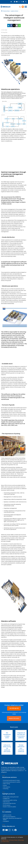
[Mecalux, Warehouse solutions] (5, 7)
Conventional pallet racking (10, 800)
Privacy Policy (14, 840)
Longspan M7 (6, 798)
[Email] (16, 25)
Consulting (5, 788)
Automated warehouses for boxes (11, 780)
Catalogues (6, 821)
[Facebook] (11, 25)
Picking (5, 785)
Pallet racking (6, 783)
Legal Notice (5, 840)
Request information (14, 718)
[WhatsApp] (19, 25)
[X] (14, 25)
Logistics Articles (7, 815)
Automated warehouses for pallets (11, 782)
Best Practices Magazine (9, 816)
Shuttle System (6, 805)
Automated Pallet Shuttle (9, 803)
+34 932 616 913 (14, 708)
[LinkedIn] (8, 25)
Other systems (6, 787)
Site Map (21, 840)
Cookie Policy (5, 841)
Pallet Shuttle (6, 801)
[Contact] (23, 7)
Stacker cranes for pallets (9, 806)
